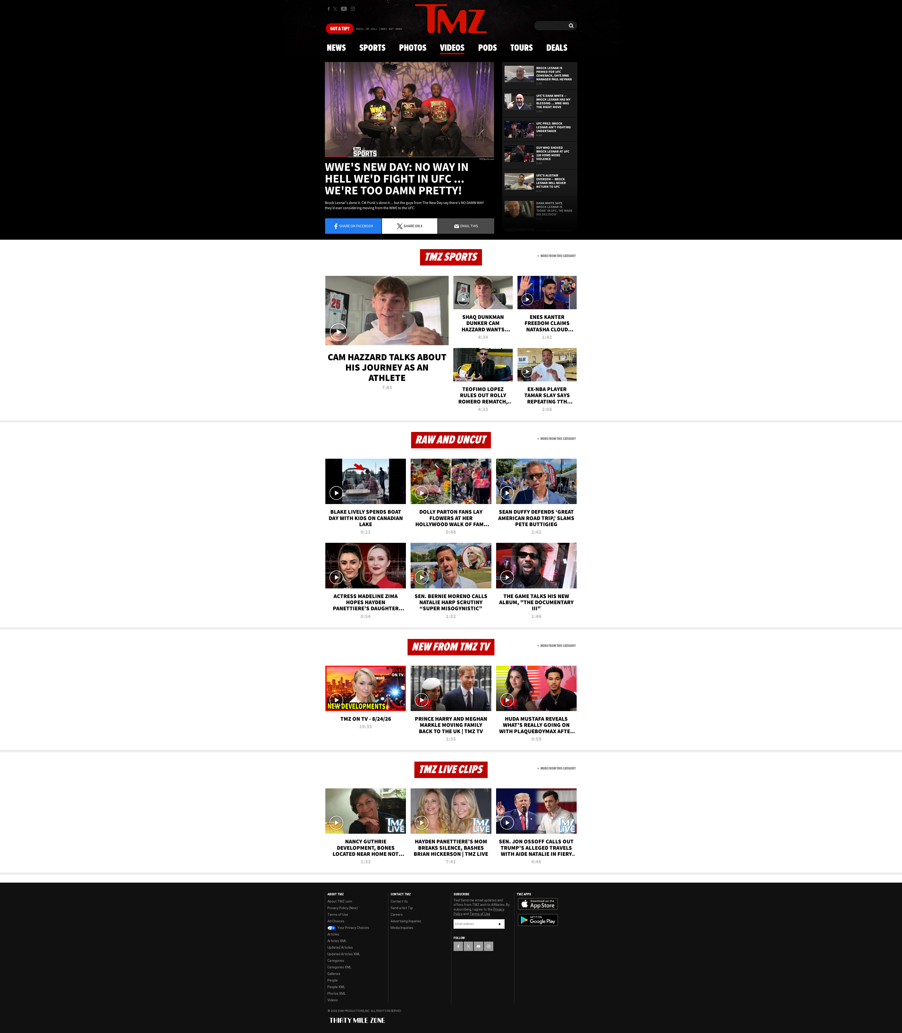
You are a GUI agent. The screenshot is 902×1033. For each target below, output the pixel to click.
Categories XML (339, 967)
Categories (335, 961)
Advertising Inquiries (406, 921)
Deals (556, 48)
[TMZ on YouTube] (478, 946)
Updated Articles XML (343, 954)
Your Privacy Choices (353, 928)
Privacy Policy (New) (342, 908)
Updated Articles (340, 947)
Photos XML (336, 993)
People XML (336, 987)
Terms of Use (337, 914)
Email (468, 225)
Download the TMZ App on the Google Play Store (538, 920)
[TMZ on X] (336, 9)
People (332, 980)
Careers (397, 914)
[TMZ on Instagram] (353, 9)
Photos (412, 48)
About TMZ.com (339, 901)
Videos (452, 48)
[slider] (409, 156)
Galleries (333, 974)
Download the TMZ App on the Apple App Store (538, 904)
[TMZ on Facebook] (329, 9)
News (336, 48)
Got (339, 29)
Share (356, 225)
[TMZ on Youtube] (344, 9)
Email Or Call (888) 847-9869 (379, 29)
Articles (333, 934)
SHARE (413, 225)
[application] (409, 109)
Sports (372, 48)
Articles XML (336, 941)
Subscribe (500, 924)
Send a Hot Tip (402, 908)
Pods (487, 48)
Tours (521, 48)
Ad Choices (335, 921)
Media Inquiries (402, 928)
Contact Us (399, 901)
